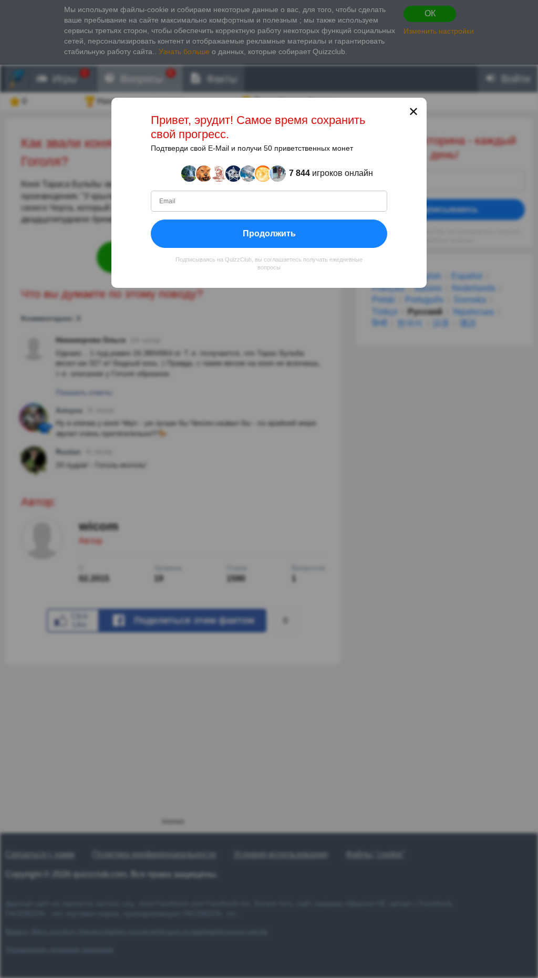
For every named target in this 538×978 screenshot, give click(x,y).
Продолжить (269, 233)
